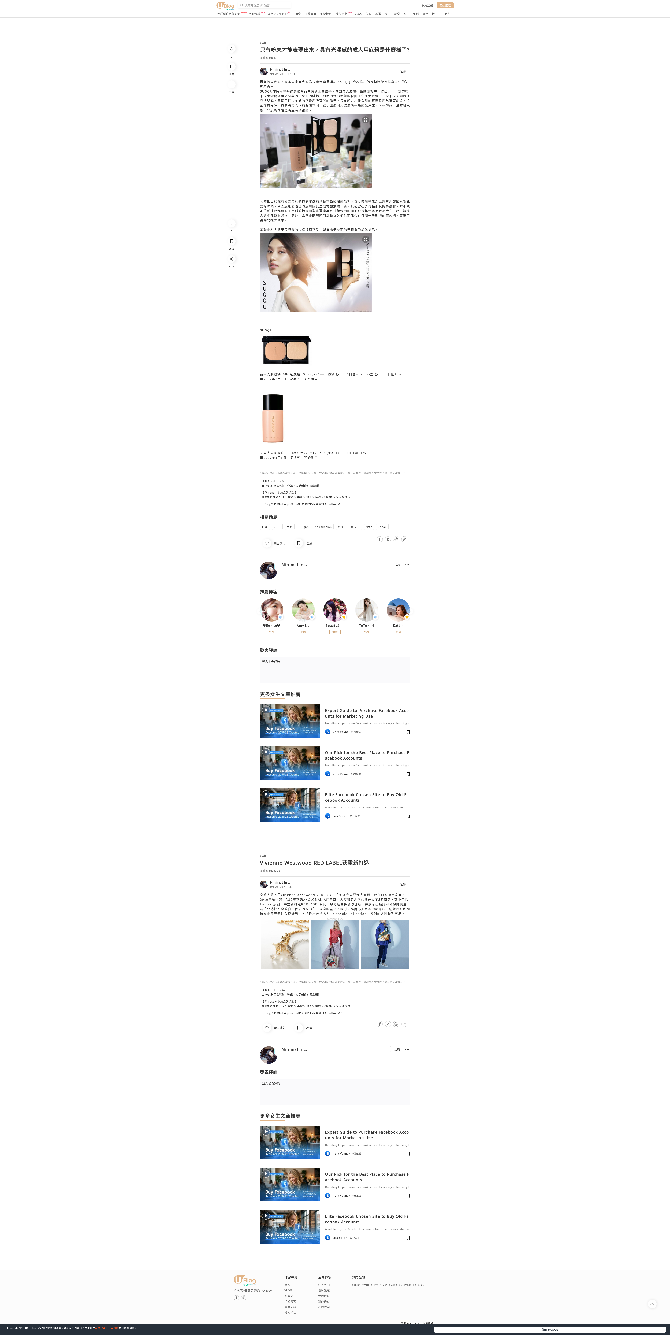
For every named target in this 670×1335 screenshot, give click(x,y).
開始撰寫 (445, 5)
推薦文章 (311, 14)
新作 (341, 527)
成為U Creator (278, 14)
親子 (407, 14)
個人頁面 (324, 1284)
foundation (323, 527)
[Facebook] (231, 268)
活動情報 (344, 497)
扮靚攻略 (330, 497)
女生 (388, 14)
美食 (369, 14)
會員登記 (427, 5)
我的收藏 (324, 1296)
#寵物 (356, 1284)
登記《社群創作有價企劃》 (304, 485)
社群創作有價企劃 (229, 14)
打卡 (282, 497)
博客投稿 (290, 1312)
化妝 (369, 527)
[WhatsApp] (231, 278)
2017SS (354, 527)
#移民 (421, 1284)
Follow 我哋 (336, 504)
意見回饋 (290, 1307)
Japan (382, 527)
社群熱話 (254, 14)
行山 (435, 14)
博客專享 (341, 14)
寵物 (425, 14)
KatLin (398, 625)
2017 (277, 527)
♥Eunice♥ (271, 625)
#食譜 (384, 1284)
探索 (298, 14)
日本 (265, 527)
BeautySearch (335, 625)
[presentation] (259, 611)
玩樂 (397, 14)
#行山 (365, 1284)
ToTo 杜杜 (367, 625)
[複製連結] (231, 298)
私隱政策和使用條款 (107, 1328)
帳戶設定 (324, 1290)
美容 (290, 527)
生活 (416, 14)
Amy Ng (303, 625)
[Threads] (231, 288)
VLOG (358, 14)
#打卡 (374, 1284)
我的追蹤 (324, 1301)
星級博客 (326, 14)
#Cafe (393, 1284)
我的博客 (324, 1307)
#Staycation (407, 1284)
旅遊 (378, 14)
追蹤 (403, 71)
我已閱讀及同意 (550, 1329)
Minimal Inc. (280, 69)
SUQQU (304, 527)
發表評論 (271, 661)
